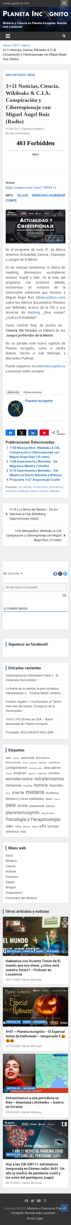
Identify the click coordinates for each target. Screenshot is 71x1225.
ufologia (53, 826)
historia (41, 785)
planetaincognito (22, 812)
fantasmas (14, 785)
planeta (50, 806)
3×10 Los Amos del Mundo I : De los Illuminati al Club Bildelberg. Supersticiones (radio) (33, 514)
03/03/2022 (13, 1112)
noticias (43, 491)
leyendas (56, 785)
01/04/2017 (13, 128)
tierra (35, 826)
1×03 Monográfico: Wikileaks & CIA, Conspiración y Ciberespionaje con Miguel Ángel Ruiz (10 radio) (34, 452)
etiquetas (11, 491)
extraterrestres (49, 778)
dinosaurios (56, 487)
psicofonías (47, 813)
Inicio (9, 855)
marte (18, 792)
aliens (16, 758)
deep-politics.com (50, 297)
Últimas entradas (32, 392)
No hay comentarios (18, 133)
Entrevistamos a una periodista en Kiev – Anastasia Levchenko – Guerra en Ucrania (35, 1102)
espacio (32, 773)
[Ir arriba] (64, 1208)
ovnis (22, 805)
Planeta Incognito (32, 128)
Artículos (13, 951)
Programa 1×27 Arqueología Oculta (34, 480)
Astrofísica (43, 758)
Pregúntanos (14, 893)
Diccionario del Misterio (21, 898)
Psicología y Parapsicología (33, 819)
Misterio (11, 861)
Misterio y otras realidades (25, 799)
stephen (26, 826)
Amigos (11, 887)
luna (8, 793)
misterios (52, 793)
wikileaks (54, 491)
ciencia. (27, 487)
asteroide (27, 758)
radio (9, 826)
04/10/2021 (13, 1182)
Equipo (10, 882)
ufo (42, 826)
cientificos (54, 762)
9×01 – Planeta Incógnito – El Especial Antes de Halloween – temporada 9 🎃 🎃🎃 (35, 1036)
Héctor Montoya (31, 979)
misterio (35, 792)
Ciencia (10, 866)
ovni (11, 805)
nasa (49, 799)
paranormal (36, 806)
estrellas (54, 773)
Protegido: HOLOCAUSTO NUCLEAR (29, 732)
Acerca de (13, 392)
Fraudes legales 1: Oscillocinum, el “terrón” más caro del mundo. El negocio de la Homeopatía (34, 706)
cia (20, 487)
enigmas (19, 773)
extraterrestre (19, 778)
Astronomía (13, 762)
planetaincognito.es (50, 366)
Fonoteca (12, 877)
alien (8, 758)
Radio (31, 74)
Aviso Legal (35, 1218)
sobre (18, 826)
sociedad (52, 951)
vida (23, 831)
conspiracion (40, 487)
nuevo (57, 799)
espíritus (42, 773)
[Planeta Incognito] (15, 402)
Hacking (34, 312)
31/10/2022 (13, 1046)
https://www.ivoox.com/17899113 (31, 188)
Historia (11, 871)
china (25, 762)
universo (12, 831)
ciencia (33, 762)
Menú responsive (64, 3)
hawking (23, 491)
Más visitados (16, 74)
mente (33, 491)
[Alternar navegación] (8, 36)
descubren (52, 768)
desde (9, 773)
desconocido (35, 768)
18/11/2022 (13, 979)
